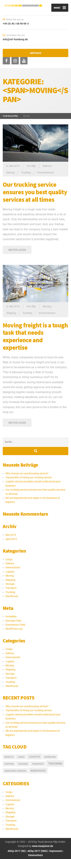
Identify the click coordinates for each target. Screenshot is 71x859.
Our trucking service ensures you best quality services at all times (35, 192)
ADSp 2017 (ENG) (37, 850)
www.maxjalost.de (42, 846)
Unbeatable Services (15, 771)
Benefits (9, 757)
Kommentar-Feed (15, 624)
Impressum (55, 850)
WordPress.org (13, 628)
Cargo (8, 559)
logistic (34, 756)
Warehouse (11, 596)
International (12, 567)
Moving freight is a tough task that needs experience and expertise (35, 336)
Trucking (26, 172)
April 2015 (11, 539)
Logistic (9, 571)
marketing (50, 757)
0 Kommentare (45, 172)
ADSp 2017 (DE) (17, 850)
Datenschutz (35, 855)
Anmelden (11, 616)
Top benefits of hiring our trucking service (28, 477)
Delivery (47, 165)
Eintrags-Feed (13, 620)
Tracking (27, 313)
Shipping (11, 313)
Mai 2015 (10, 534)
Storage (9, 583)
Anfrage (35, 53)
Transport (11, 587)
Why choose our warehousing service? (26, 473)
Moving (10, 172)
